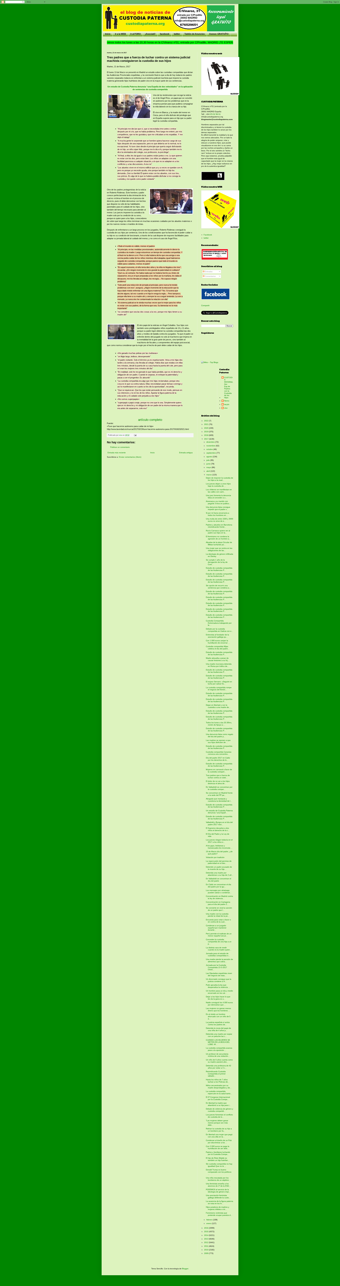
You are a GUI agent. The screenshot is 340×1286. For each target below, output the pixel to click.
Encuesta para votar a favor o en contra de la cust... (218, 921)
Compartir (205, 305)
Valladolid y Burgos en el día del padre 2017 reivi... (219, 823)
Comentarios (210, 276)
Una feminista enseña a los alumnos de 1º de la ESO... (218, 1185)
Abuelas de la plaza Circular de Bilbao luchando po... (219, 543)
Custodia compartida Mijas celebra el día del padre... (217, 647)
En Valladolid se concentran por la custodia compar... (219, 788)
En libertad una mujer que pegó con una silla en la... (219, 1135)
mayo (209, 467)
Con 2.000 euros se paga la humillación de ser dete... (217, 1147)
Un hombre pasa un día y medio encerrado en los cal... (219, 992)
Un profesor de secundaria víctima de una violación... (218, 1055)
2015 (206, 1231)
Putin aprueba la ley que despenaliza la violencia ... (218, 986)
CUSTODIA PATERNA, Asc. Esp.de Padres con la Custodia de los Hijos (228, 387)
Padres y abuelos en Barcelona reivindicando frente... (219, 526)
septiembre (211, 453)
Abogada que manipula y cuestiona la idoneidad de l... (219, 800)
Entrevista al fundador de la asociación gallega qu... (217, 636)
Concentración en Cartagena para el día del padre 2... (218, 903)
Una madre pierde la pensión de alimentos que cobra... (219, 960)
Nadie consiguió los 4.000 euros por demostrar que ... (219, 1003)
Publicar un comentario (120, 447)
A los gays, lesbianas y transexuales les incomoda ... (219, 847)
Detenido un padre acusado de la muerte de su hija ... (219, 868)
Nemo (226, 401)
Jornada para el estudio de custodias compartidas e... (218, 954)
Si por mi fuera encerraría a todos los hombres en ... (217, 514)
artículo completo (150, 419)
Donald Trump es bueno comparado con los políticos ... (218, 1172)
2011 (206, 1246)
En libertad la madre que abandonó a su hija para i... (218, 1104)
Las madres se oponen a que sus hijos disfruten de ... (218, 741)
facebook (164, 34)
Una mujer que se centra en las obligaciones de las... (219, 549)
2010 (206, 1250)
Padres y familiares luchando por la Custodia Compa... (218, 1153)
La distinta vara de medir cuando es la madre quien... (218, 949)
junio (208, 464)
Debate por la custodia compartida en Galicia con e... (219, 630)
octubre (209, 449)
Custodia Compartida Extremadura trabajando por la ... (219, 623)
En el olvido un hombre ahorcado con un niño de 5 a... (218, 1016)
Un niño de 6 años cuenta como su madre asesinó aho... (219, 1061)
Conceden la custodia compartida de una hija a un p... (218, 941)
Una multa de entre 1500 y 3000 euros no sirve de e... (219, 520)
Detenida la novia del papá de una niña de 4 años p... (218, 1029)
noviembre (211, 446)
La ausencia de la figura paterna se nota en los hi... (219, 1202)
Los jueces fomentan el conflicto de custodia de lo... (219, 1116)
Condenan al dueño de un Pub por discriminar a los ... (219, 1141)
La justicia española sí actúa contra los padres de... (218, 1023)
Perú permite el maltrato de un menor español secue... (218, 935)
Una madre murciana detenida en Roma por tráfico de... (218, 665)
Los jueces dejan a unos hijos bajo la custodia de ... (218, 485)
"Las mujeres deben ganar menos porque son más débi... (217, 1122)
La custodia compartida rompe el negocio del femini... (218, 688)
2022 (206, 421)
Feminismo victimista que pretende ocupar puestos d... (219, 1214)
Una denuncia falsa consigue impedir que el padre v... (218, 508)
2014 (206, 1235)
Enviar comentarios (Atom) (130, 457)
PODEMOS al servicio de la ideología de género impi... (218, 1190)
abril (208, 471)
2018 (206, 435)
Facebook (208, 235)
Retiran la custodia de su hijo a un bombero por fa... (219, 1130)
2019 (206, 432)
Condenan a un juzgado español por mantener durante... (216, 927)
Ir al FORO (135, 34)
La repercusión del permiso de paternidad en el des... (218, 862)
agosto (209, 457)
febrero (209, 1220)
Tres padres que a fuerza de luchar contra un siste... (218, 776)
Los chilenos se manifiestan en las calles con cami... (219, 490)
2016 (206, 1228)
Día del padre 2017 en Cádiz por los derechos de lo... (218, 759)
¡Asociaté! (150, 34)
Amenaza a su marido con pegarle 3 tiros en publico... (218, 502)
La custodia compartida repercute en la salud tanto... (219, 1092)
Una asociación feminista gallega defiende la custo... (218, 1196)
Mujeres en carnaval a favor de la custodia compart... (219, 770)
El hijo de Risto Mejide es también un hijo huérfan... (217, 1159)
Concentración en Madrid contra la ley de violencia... (219, 897)
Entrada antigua (186, 453)
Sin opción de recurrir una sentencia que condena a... (218, 586)
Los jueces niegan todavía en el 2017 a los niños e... (219, 841)
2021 (206, 424)
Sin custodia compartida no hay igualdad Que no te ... (219, 1165)
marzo (209, 475)
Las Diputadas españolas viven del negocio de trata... (219, 974)
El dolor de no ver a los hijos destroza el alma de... (218, 782)
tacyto (226, 404)
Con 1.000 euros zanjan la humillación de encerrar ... (218, 641)
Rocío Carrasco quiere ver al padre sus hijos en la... (218, 532)
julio (208, 460)
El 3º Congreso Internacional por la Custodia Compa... (218, 1098)
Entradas (208, 271)
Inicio (107, 34)
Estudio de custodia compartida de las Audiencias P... (219, 569)
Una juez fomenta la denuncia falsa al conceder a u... (218, 496)
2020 (206, 428)
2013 (206, 1239)
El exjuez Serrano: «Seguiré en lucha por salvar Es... (219, 683)
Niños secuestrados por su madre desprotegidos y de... (218, 1086)
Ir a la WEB (120, 34)
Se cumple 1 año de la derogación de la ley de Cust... (217, 562)
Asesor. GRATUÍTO (218, 34)
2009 (206, 1253)
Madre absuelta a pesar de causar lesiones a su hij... (217, 659)
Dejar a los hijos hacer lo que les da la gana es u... (218, 998)
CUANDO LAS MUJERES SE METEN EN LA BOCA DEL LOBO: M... (218, 1042)
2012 (206, 1242)
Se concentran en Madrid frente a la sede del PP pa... (219, 794)
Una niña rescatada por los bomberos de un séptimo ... (218, 1179)
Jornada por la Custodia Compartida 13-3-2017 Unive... (216, 967)
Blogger (185, 1269)
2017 (206, 439)
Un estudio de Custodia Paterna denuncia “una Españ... (219, 811)
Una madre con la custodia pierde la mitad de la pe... (217, 915)
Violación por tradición (215, 857)
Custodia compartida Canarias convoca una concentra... (218, 753)
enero (209, 1223)
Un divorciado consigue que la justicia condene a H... (218, 980)
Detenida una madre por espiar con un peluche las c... (219, 1035)
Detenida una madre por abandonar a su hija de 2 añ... (219, 874)
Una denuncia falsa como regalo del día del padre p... (219, 735)
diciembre (210, 442)
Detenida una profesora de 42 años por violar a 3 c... (218, 1067)
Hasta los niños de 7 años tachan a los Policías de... (217, 1081)
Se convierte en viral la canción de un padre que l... (219, 909)
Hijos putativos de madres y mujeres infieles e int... (217, 1208)
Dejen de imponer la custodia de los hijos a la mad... (219, 479)
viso (226, 408)
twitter (177, 34)
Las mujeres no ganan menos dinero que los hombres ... (218, 1009)
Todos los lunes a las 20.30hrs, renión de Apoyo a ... (219, 723)
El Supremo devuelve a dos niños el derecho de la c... (218, 829)
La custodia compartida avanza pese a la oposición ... (219, 1049)
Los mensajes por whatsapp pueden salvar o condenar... (218, 891)
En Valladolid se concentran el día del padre (218, 880)
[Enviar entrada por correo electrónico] (135, 435)
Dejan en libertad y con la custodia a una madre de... (218, 706)
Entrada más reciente (117, 453)
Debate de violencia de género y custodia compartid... (219, 1110)
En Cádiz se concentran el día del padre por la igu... (218, 885)
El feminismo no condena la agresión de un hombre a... (218, 537)
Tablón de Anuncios (194, 34)
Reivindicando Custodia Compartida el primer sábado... (216, 1073)
